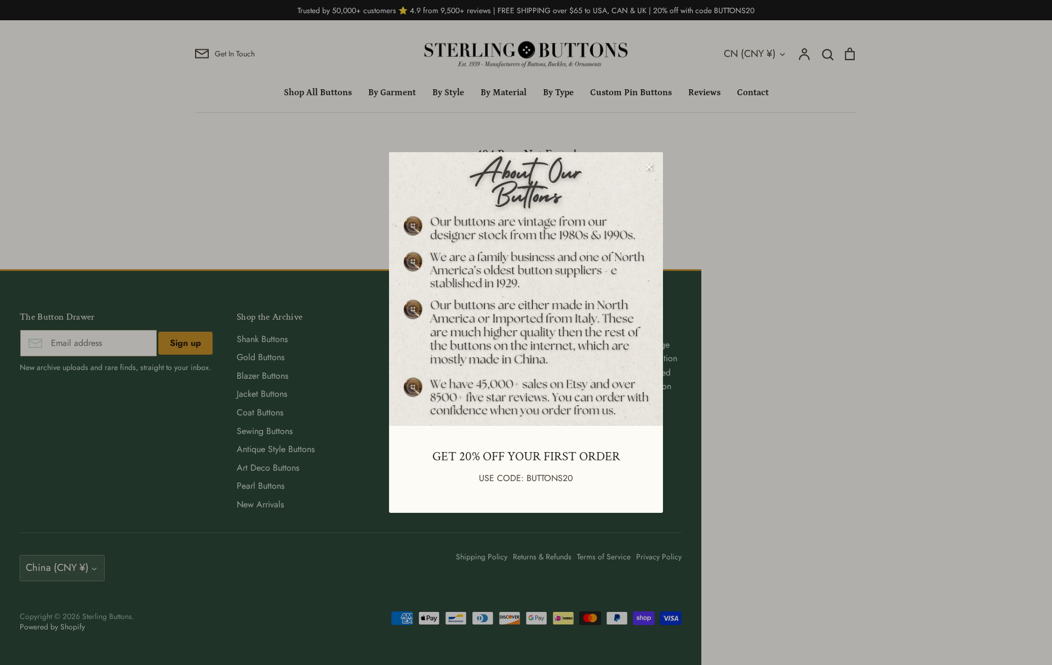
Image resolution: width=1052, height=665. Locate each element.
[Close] (649, 166)
